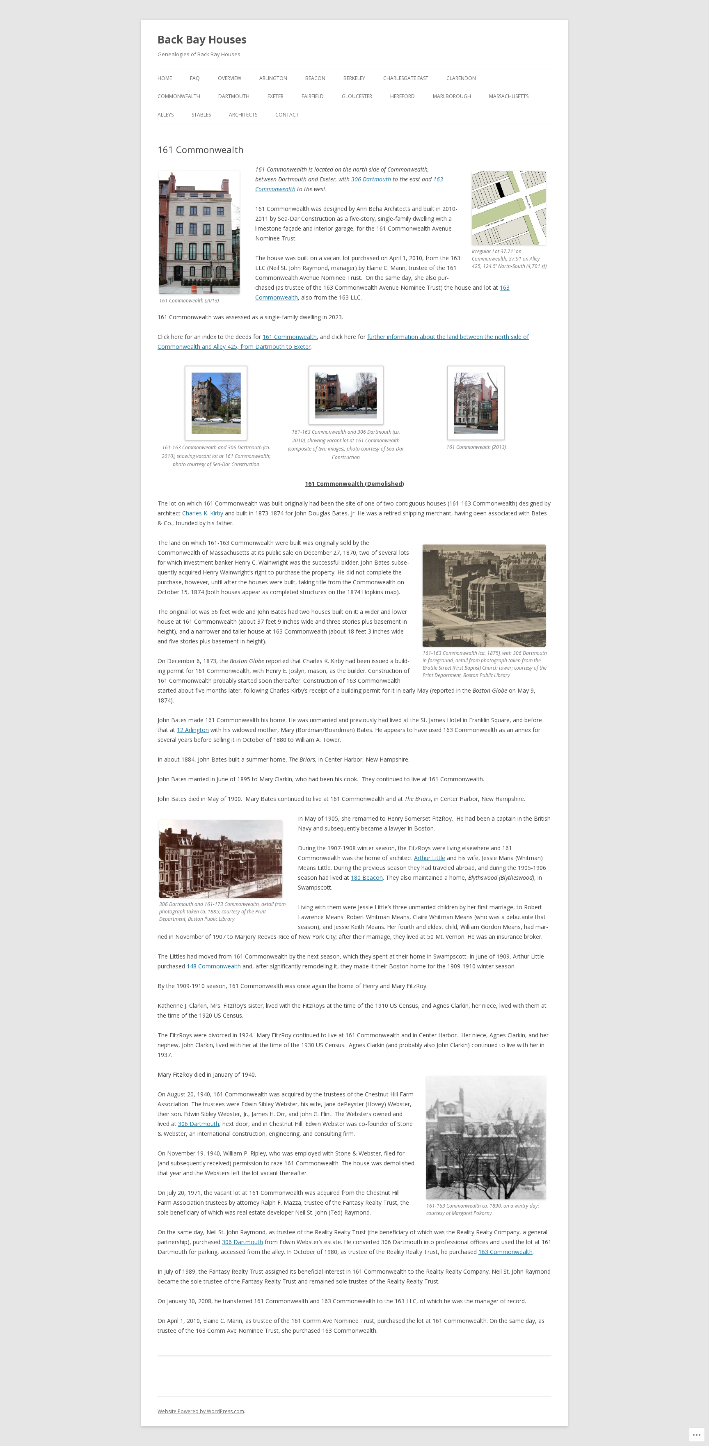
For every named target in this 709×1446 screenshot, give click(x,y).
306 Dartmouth (371, 179)
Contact (287, 114)
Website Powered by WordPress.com (201, 1411)
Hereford (402, 96)
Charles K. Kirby (202, 513)
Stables (201, 114)
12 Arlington (193, 730)
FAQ (195, 78)
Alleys (166, 114)
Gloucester (357, 96)
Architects (243, 114)
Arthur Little (429, 858)
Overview (229, 78)
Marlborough (452, 96)
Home (165, 78)
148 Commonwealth (214, 966)
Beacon (315, 78)
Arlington (273, 78)
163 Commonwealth (505, 1252)
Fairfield (313, 96)
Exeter (276, 96)
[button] (223, 422)
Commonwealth (179, 96)
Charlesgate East (405, 78)
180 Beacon (367, 877)
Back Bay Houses (202, 39)
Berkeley (354, 78)
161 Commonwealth (290, 337)
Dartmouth (233, 96)
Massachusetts (508, 96)
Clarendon (461, 78)
